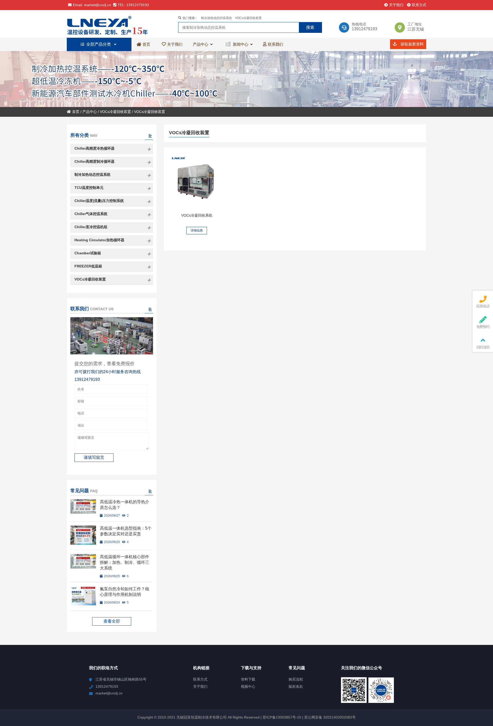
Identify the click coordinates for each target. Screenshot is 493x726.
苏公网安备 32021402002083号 (330, 717)
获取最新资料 (412, 44)
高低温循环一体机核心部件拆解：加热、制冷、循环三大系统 (124, 562)
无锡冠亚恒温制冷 (112, 24)
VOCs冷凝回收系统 (196, 215)
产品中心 (89, 112)
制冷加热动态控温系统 (216, 18)
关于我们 (396, 5)
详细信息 (197, 230)
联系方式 (419, 5)
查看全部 (111, 621)
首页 (75, 112)
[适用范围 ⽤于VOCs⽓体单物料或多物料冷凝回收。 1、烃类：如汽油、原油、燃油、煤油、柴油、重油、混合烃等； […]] (196, 181)
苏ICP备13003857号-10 (281, 717)
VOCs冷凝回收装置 (248, 18)
